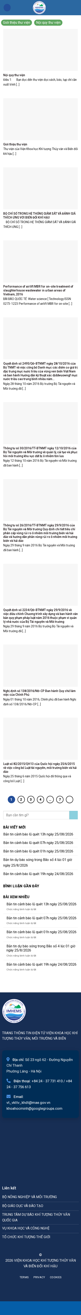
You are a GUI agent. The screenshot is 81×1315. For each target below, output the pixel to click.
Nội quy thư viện (48, 22)
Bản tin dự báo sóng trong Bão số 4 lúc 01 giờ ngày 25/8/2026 (37, 862)
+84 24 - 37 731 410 (47, 1081)
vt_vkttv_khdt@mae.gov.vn (28, 1102)
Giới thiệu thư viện (16, 22)
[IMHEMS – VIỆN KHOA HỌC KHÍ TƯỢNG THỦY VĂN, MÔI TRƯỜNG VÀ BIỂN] (39, 7)
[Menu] (7, 7)
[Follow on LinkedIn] (48, 1247)
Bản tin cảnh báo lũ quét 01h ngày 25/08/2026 (38, 851)
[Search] (76, 7)
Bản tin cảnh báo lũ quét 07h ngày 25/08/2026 (38, 843)
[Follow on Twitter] (43, 1247)
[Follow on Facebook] (32, 1247)
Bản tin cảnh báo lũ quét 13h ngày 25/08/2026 (38, 834)
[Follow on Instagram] (38, 1247)
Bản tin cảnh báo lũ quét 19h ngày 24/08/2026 (38, 874)
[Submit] (73, 815)
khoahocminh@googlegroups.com (34, 1108)
